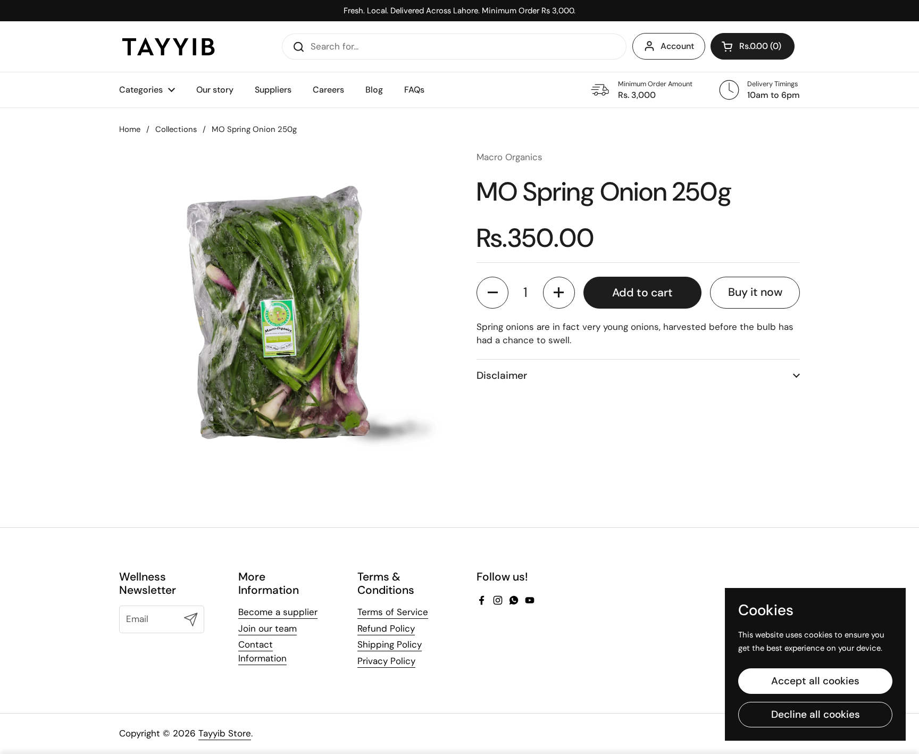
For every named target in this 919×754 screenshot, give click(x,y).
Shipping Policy (389, 644)
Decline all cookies (815, 714)
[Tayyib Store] (168, 46)
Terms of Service (392, 612)
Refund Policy (386, 628)
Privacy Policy (386, 661)
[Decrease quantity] (492, 293)
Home (129, 129)
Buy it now (755, 292)
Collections (176, 129)
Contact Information (262, 651)
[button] (753, 46)
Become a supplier (278, 612)
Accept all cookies (815, 680)
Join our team (267, 628)
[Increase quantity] (559, 293)
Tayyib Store (224, 733)
